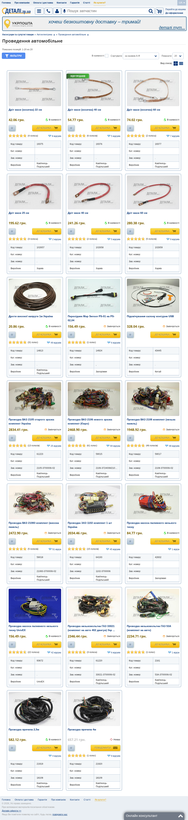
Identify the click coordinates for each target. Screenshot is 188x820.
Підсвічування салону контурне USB (150, 316)
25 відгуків (56, 446)
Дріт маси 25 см (19, 212)
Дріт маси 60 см (137, 212)
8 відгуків (56, 136)
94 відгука (115, 446)
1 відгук (175, 549)
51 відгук (56, 549)
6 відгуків (115, 342)
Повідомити (103, 747)
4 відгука (56, 756)
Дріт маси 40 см (78, 212)
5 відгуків (115, 136)
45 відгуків (115, 549)
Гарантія (74, 2)
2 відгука (56, 239)
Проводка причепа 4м (82, 729)
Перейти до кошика (175, 9)
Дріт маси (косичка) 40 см (84, 109)
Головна (6, 2)
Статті (86, 2)
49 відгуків (56, 342)
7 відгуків (174, 136)
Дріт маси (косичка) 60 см (143, 109)
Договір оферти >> (11, 811)
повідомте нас (60, 814)
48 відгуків (174, 446)
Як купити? (100, 2)
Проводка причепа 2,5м (24, 729)
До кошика (44, 128)
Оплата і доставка (43, 2)
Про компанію (22, 2)
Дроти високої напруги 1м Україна (31, 316)
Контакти (61, 2)
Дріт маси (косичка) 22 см (25, 109)
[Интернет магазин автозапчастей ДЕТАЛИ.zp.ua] (16, 11)
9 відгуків (174, 239)
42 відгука (56, 652)
